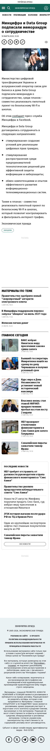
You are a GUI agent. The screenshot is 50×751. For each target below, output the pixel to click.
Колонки (32, 15)
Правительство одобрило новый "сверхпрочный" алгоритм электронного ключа (21, 298)
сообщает (18, 116)
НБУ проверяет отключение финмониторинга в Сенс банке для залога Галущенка (34, 427)
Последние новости (16, 466)
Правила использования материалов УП (25, 643)
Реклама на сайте (19, 636)
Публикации (19, 15)
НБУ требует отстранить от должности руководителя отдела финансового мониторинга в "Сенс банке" (25, 476)
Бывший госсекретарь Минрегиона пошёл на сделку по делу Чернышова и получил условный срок (34, 364)
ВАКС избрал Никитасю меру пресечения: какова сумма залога (33, 345)
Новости (6, 15)
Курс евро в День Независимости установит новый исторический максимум (31, 385)
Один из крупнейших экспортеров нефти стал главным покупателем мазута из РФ (25, 526)
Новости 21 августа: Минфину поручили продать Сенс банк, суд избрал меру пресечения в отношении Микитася (24, 503)
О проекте (35, 636)
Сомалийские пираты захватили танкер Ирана (34, 445)
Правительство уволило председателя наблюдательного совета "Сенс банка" (23, 489)
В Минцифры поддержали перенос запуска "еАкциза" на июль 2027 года (24, 312)
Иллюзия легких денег (15, 322)
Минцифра (8, 230)
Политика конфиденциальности (25, 639)
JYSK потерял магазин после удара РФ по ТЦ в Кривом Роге (24, 515)
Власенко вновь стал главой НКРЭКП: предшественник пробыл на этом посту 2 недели (34, 406)
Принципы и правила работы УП (25, 646)
